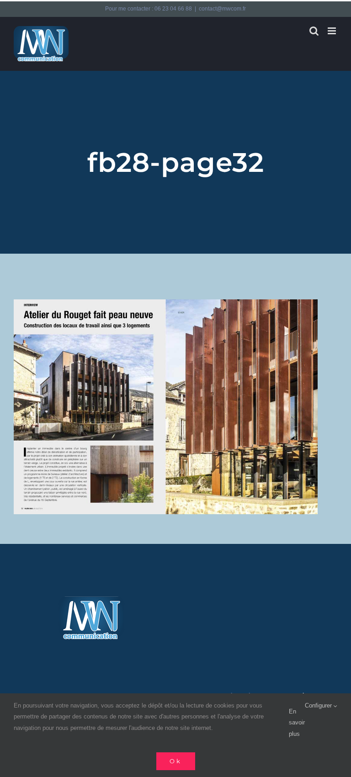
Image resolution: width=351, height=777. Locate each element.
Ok (176, 761)
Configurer (319, 705)
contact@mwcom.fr (222, 8)
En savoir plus (297, 722)
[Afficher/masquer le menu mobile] (332, 31)
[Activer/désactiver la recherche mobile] (314, 31)
